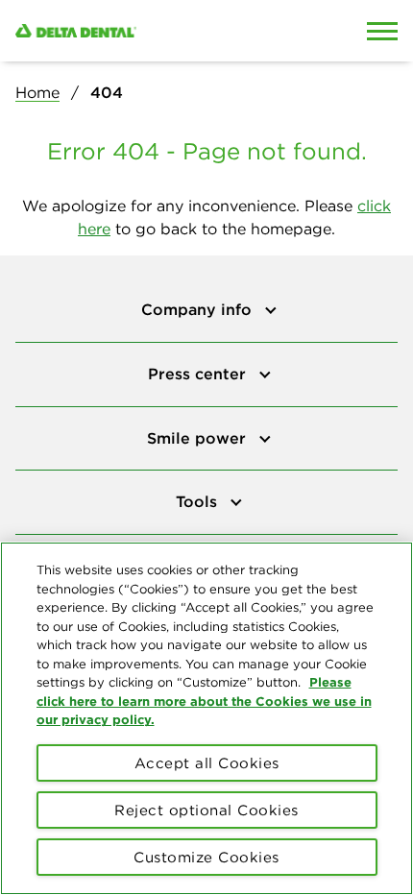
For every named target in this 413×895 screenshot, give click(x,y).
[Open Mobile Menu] (382, 30)
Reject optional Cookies (206, 810)
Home (37, 92)
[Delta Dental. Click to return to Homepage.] (155, 30)
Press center (199, 373)
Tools (199, 501)
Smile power (199, 438)
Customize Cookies (206, 857)
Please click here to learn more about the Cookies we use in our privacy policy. (204, 700)
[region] (206, 718)
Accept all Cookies (206, 763)
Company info (198, 309)
